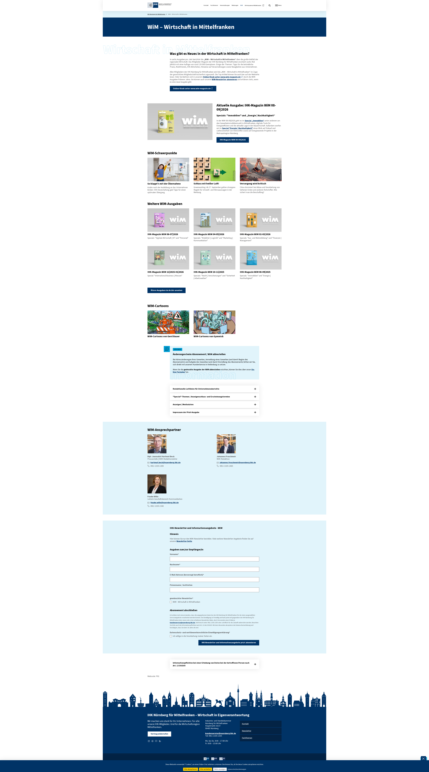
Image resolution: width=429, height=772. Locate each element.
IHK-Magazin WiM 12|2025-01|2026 (165, 272)
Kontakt (206, 5)
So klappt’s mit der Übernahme (164, 183)
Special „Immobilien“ (254, 120)
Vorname (174, 554)
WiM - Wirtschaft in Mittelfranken (186, 602)
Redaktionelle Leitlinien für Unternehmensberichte (196, 389)
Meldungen (235, 5)
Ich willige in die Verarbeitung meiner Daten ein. (192, 636)
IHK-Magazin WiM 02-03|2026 (255, 234)
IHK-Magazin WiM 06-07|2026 (162, 234)
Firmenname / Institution (181, 585)
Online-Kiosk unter (222, 77)
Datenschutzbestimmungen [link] (237, 769)
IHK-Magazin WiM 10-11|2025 (209, 272)
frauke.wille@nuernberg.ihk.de (164, 502)
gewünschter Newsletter (181, 598)
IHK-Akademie (253, 5)
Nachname (175, 564)
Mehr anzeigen (220, 769)
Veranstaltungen (225, 5)
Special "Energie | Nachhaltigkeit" (237, 128)
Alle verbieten (205, 769)
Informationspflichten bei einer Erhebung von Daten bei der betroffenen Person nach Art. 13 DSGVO (211, 664)
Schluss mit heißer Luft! (206, 183)
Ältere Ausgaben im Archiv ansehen (166, 290)
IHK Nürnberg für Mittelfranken (156, 14)
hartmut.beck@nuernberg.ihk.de (165, 462)
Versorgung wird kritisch (253, 183)
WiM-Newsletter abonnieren (224, 79)
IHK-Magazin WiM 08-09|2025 (255, 272)
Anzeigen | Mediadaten (183, 404)
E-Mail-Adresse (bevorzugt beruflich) (187, 575)
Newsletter (246, 731)
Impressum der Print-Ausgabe (186, 412)
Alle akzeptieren (190, 769)
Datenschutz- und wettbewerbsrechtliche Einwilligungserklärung (200, 632)
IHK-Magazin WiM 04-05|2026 (209, 234)
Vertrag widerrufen (159, 733)
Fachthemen (214, 5)
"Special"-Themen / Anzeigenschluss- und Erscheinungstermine (201, 396)
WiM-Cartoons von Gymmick (209, 336)
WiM (241, 5)
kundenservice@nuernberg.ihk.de (182, 622)
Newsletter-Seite (184, 541)
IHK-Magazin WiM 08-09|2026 (233, 139)
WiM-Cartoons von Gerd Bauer (163, 336)
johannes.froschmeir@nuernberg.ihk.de (238, 462)
